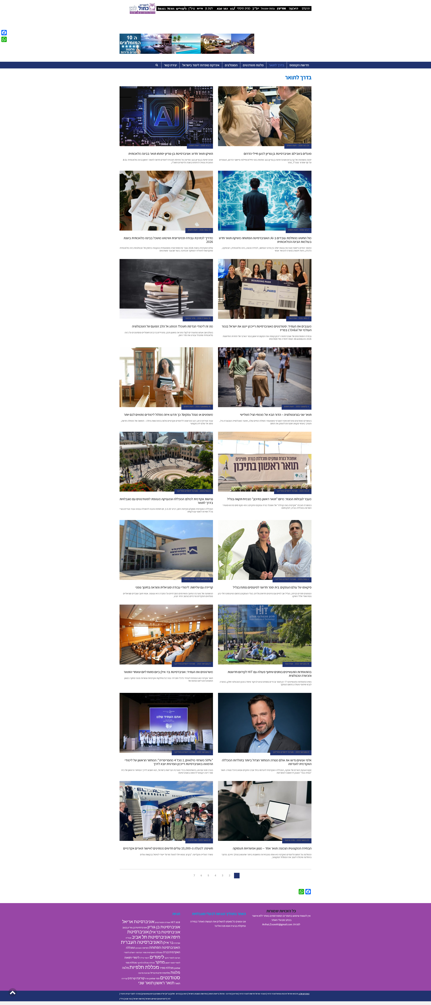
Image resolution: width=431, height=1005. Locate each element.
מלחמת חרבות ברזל (160, 973)
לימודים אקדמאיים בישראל (156, 998)
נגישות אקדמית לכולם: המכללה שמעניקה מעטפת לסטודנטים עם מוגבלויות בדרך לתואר (166, 501)
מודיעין (235, 993)
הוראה (145, 947)
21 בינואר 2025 (204, 840)
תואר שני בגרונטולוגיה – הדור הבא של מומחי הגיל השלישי (275, 414)
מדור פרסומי (190, 318)
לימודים (157, 957)
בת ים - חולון (175, 993)
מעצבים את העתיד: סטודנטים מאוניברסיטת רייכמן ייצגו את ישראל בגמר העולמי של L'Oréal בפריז (266, 328)
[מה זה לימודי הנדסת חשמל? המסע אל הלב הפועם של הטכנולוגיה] (166, 289)
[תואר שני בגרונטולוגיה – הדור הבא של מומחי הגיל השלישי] (264, 377)
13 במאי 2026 (205, 230)
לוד (169, 998)
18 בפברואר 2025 (302, 664)
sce (178, 922)
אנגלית (128, 938)
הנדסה (139, 952)
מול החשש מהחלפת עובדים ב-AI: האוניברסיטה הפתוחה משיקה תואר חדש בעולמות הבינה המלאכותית (265, 240)
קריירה (124, 978)
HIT (173, 922)
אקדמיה (177, 943)
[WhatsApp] (4, 39)
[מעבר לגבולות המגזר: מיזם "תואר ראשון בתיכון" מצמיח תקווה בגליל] (264, 462)
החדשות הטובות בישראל (197, 993)
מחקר (160, 962)
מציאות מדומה (144, 973)
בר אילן (168, 942)
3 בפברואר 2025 (203, 752)
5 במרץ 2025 (205, 491)
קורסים (132, 978)
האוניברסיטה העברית (142, 942)
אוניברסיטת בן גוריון (163, 926)
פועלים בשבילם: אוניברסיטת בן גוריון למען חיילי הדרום (277, 153)
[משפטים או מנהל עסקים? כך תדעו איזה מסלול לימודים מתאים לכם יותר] (166, 377)
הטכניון (139, 948)
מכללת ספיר (167, 967)
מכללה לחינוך (143, 962)
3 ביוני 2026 (205, 145)
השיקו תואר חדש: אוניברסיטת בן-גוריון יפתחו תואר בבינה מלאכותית (170, 153)
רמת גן (184, 993)
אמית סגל (293, 318)
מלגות (175, 972)
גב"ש (168, 993)
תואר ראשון (164, 982)
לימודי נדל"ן (144, 958)
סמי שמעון (154, 978)
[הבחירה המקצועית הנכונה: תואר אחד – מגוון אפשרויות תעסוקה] (264, 811)
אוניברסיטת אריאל (138, 921)
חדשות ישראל (138, 998)
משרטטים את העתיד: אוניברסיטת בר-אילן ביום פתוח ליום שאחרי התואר (168, 672)
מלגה (125, 968)
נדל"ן (122, 998)
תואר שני (146, 982)
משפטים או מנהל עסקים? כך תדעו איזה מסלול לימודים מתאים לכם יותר (168, 414)
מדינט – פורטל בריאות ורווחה (220, 993)
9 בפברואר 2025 (203, 664)
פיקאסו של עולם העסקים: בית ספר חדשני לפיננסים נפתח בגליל (272, 587)
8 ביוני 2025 (304, 491)
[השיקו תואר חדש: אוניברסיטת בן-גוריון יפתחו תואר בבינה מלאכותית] (166, 116)
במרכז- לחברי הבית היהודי (130, 993)
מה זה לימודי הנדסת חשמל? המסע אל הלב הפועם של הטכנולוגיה (172, 326)
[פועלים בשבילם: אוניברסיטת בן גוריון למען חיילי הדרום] (264, 116)
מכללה (152, 963)
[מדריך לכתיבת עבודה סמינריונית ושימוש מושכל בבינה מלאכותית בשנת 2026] (166, 201)
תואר (177, 983)
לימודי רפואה (131, 957)
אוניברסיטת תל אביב (151, 937)
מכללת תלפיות (144, 967)
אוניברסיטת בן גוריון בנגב (134, 927)
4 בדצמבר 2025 (302, 406)
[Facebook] (4, 32)
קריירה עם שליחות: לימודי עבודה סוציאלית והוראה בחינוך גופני (174, 587)
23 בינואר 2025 (303, 840)
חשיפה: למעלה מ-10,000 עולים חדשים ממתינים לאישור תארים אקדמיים (168, 848)
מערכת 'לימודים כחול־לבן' (287, 491)
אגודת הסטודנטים (162, 922)
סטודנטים (170, 977)
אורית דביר (192, 840)
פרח (147, 978)
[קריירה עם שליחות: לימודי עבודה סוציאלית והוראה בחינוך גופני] (166, 550)
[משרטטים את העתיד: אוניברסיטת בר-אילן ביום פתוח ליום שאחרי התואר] (166, 634)
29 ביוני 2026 (304, 145)
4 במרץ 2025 (303, 579)
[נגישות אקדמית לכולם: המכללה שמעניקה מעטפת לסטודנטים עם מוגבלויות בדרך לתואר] (166, 462)
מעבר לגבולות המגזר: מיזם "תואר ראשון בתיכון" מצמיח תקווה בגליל (269, 499)
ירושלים (132, 952)
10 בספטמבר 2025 (202, 406)
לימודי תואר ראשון (172, 962)
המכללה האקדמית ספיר (153, 952)
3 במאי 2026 (304, 318)
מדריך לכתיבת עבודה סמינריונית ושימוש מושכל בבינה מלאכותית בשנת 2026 (168, 240)
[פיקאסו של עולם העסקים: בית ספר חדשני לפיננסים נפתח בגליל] (264, 550)
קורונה (140, 978)
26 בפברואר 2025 (203, 579)
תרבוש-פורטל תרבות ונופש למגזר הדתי (282, 993)
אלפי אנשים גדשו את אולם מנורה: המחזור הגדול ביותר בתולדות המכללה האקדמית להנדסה (266, 762)
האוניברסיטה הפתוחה (164, 947)
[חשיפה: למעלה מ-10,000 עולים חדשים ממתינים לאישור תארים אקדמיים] (166, 811)
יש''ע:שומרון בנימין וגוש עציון (153, 993)
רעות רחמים (291, 145)
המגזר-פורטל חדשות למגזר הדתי (252, 993)
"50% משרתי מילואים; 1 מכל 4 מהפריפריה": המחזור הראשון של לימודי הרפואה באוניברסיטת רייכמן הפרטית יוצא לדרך (169, 762)
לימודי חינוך (169, 958)
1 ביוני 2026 (304, 230)
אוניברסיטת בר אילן (164, 931)
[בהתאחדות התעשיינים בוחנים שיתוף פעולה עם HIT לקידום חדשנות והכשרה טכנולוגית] (264, 634)
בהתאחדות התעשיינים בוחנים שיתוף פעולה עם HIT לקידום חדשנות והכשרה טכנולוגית (269, 674)
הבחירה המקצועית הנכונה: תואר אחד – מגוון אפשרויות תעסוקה (272, 848)
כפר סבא (128, 998)
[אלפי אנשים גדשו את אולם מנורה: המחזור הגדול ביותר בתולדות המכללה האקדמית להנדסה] (264, 723)
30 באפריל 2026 (203, 318)
